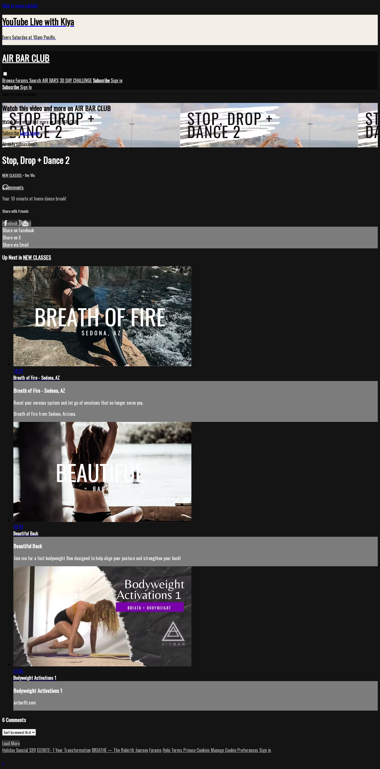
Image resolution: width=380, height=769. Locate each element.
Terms (177, 750)
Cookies (204, 750)
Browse (9, 80)
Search (35, 80)
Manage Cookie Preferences (235, 750)
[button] (5, 74)
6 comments (13, 187)
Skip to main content (20, 5)
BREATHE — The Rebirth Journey (120, 750)
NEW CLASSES (12, 175)
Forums (22, 80)
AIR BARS (50, 80)
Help (167, 750)
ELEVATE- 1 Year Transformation (64, 750)
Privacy (190, 750)
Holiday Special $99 (19, 750)
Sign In (26, 87)
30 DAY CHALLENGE (76, 80)
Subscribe (11, 133)
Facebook (10, 223)
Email (26, 223)
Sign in (116, 80)
